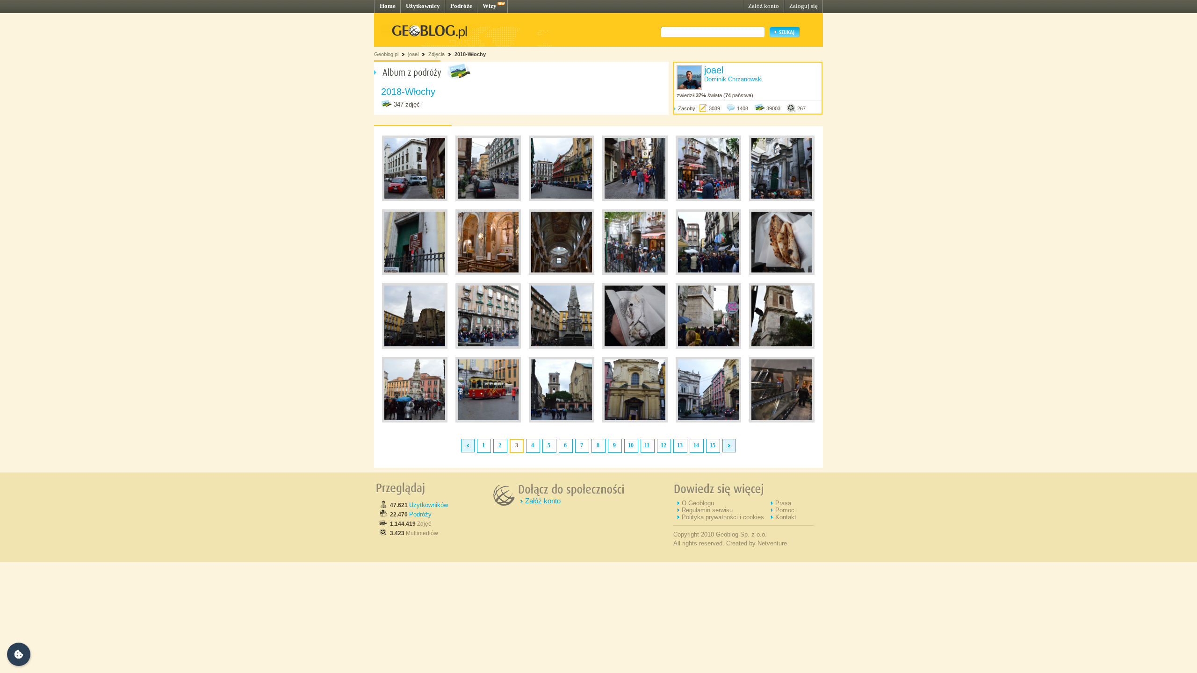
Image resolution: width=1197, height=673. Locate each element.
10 (631, 445)
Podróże (461, 5)
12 (663, 445)
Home (388, 5)
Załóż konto (763, 5)
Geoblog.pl (386, 54)
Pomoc (784, 510)
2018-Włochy (470, 54)
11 (646, 445)
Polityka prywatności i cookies (723, 517)
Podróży (420, 514)
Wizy (490, 5)
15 (712, 445)
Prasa (783, 503)
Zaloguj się (803, 5)
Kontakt (785, 517)
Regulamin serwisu (707, 510)
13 (680, 445)
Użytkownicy (423, 5)
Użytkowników (428, 504)
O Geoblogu (698, 503)
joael (413, 54)
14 (696, 445)
